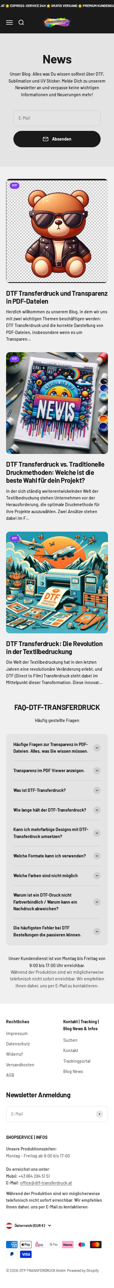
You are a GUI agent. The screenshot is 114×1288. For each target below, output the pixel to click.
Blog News (73, 1071)
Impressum (17, 1033)
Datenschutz (18, 1043)
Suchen (70, 1040)
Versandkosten (20, 1064)
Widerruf (14, 1054)
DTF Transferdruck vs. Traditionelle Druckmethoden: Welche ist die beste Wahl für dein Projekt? (55, 472)
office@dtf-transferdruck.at (46, 1182)
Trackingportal (76, 1061)
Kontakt (70, 1050)
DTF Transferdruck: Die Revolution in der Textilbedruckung (54, 647)
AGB (10, 1075)
